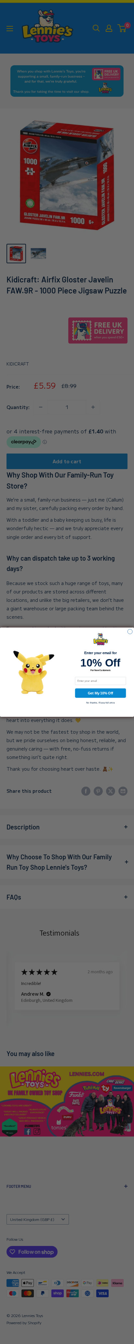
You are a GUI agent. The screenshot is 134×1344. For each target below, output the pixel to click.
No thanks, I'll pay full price (100, 702)
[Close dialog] (129, 631)
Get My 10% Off (100, 693)
